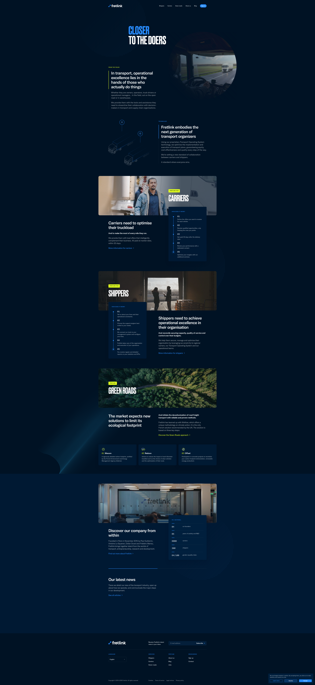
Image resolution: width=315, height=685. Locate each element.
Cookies (150, 680)
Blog (195, 6)
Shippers (161, 6)
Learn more (276, 680)
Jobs (169, 665)
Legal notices (170, 680)
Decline (291, 681)
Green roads (178, 6)
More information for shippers (170, 353)
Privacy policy (180, 680)
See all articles (114, 595)
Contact (191, 661)
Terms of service (159, 680)
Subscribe (199, 643)
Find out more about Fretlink (119, 553)
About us (188, 6)
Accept (305, 681)
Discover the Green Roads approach (173, 435)
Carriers (170, 6)
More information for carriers (120, 248)
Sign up (191, 658)
